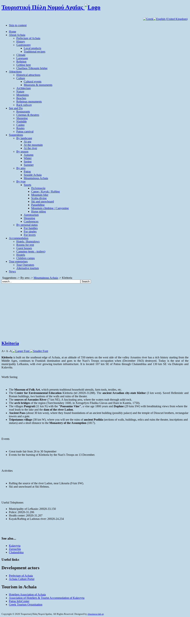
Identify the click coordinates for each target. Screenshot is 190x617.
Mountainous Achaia (46, 277)
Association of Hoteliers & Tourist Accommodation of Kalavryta (46, 597)
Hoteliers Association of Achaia (27, 594)
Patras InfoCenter (19, 601)
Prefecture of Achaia (21, 575)
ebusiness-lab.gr (96, 614)
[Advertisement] (95, 311)
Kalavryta (14, 545)
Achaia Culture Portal (21, 579)
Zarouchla (15, 549)
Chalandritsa (16, 552)
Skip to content (18, 25)
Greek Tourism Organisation (25, 604)
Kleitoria (10, 343)
